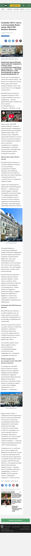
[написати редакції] (17, 41)
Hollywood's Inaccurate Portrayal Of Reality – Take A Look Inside (17, 509)
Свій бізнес (10, 9)
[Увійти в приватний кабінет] (23, 5)
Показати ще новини (15, 520)
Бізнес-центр (14, 481)
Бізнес (3, 9)
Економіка (16, 9)
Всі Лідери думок (26, 526)
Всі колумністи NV (16, 526)
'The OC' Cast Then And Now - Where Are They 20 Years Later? (17, 501)
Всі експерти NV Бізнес (25, 529)
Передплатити (15, 5)
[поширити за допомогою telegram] (13, 41)
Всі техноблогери (5, 529)
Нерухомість (8, 481)
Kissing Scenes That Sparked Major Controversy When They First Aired (17, 495)
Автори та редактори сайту (7, 530)
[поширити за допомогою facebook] (6, 41)
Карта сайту (7, 526)
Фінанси (22, 9)
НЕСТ (16, 79)
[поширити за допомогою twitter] (9, 41)
